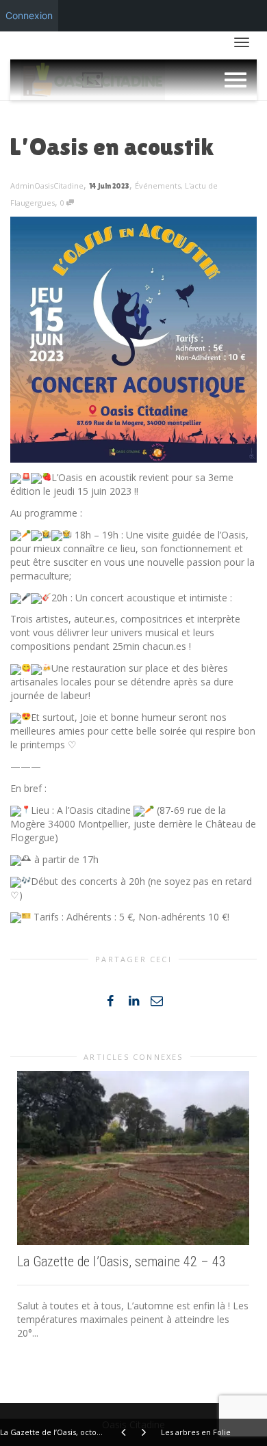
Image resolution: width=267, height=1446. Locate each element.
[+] (133, 1157)
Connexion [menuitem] (29, 15)
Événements (158, 185)
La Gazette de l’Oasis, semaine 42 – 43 (121, 1261)
